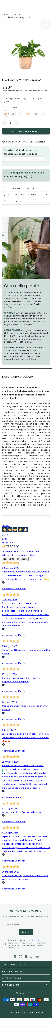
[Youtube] (37, 956)
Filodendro (16, 14)
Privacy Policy (33, 940)
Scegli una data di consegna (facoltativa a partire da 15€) (20, 152)
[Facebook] (26, 956)
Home (5, 14)
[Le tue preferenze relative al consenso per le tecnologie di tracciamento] (2, 770)
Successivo (22, 559)
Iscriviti (26, 932)
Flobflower (20, 1012)
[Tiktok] (31, 956)
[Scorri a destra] (46, 70)
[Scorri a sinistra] (39, 70)
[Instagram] (20, 956)
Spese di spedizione (24, 91)
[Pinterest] (15, 956)
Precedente (8, 559)
